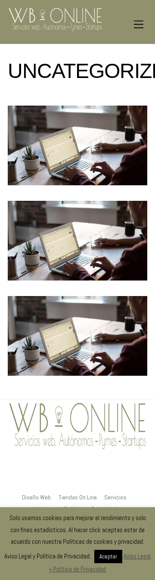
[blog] (95, 487)
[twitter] (76, 487)
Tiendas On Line (78, 497)
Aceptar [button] (108, 556)
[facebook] (57, 487)
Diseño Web (36, 497)
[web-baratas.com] (55, 28)
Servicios (115, 497)
